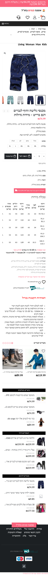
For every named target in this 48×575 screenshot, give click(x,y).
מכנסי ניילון (28, 267)
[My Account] (35, 17)
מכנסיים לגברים (40, 264)
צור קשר (32, 536)
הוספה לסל (23, 156)
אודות (39, 529)
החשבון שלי (29, 529)
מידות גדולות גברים (18, 261)
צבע (44, 141)
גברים (27, 261)
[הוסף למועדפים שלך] (27, 351)
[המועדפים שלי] (27, 17)
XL (10, 146)
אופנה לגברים (35, 261)
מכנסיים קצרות (40, 270)
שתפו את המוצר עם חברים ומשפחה (31, 277)
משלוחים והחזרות (14, 529)
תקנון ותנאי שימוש (32, 532)
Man (38, 44)
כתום (27, 141)
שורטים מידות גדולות (38, 272)
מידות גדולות (37, 267)
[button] (6, 23)
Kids (44, 44)
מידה (44, 146)
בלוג (24, 536)
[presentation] (45, 72)
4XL (22, 146)
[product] (19, 359)
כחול (34, 141)
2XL (35, 146)
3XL (28, 146)
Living (21, 44)
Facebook (24, 566)
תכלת (13, 141)
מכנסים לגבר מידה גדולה (25, 270)
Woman (30, 44)
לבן (20, 141)
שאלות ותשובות (15, 532)
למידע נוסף (18, 250)
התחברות (16, 536)
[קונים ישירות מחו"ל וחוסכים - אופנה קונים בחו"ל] (33, 10)
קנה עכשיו (9, 156)
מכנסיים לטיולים (17, 267)
